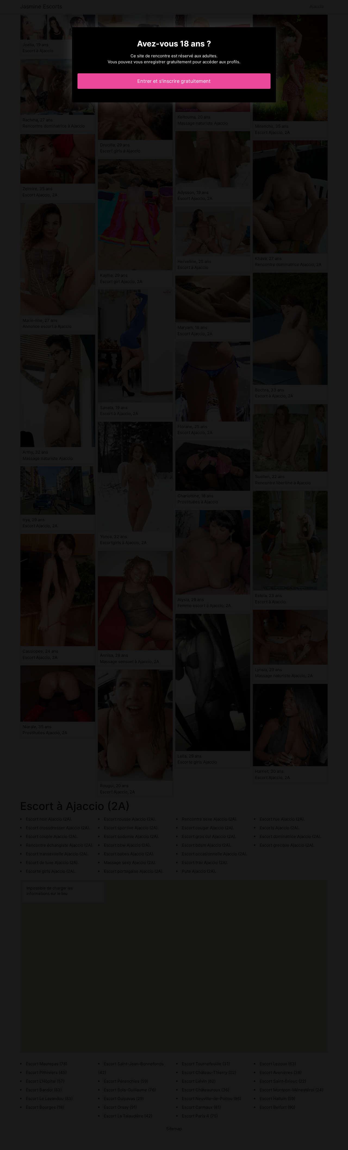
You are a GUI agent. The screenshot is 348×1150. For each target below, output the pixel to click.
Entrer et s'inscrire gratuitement (174, 81)
